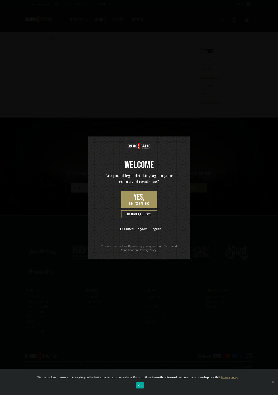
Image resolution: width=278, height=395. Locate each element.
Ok (140, 385)
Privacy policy (229, 377)
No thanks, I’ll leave (139, 214)
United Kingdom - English (142, 229)
